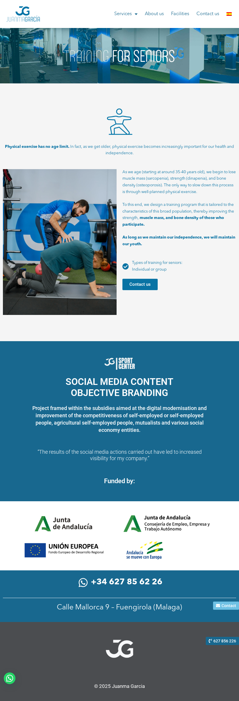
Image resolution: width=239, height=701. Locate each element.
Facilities (180, 14)
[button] (9, 678)
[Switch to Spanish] (229, 14)
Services (123, 14)
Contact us (207, 14)
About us (154, 14)
